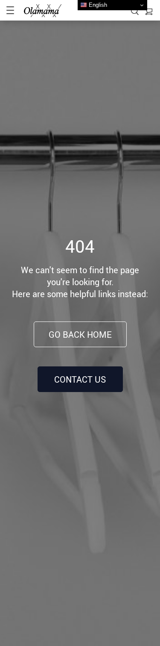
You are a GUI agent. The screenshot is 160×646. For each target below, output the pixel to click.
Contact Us (80, 379)
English (97, 5)
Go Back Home (80, 334)
